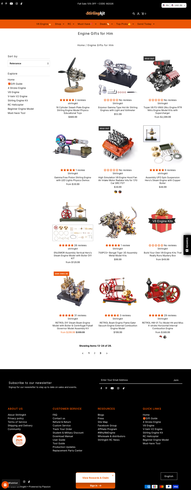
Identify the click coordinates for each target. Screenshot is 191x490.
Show (5, 485)
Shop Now (132, 273)
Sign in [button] (94, 485)
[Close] (166, 211)
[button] (174, 5)
